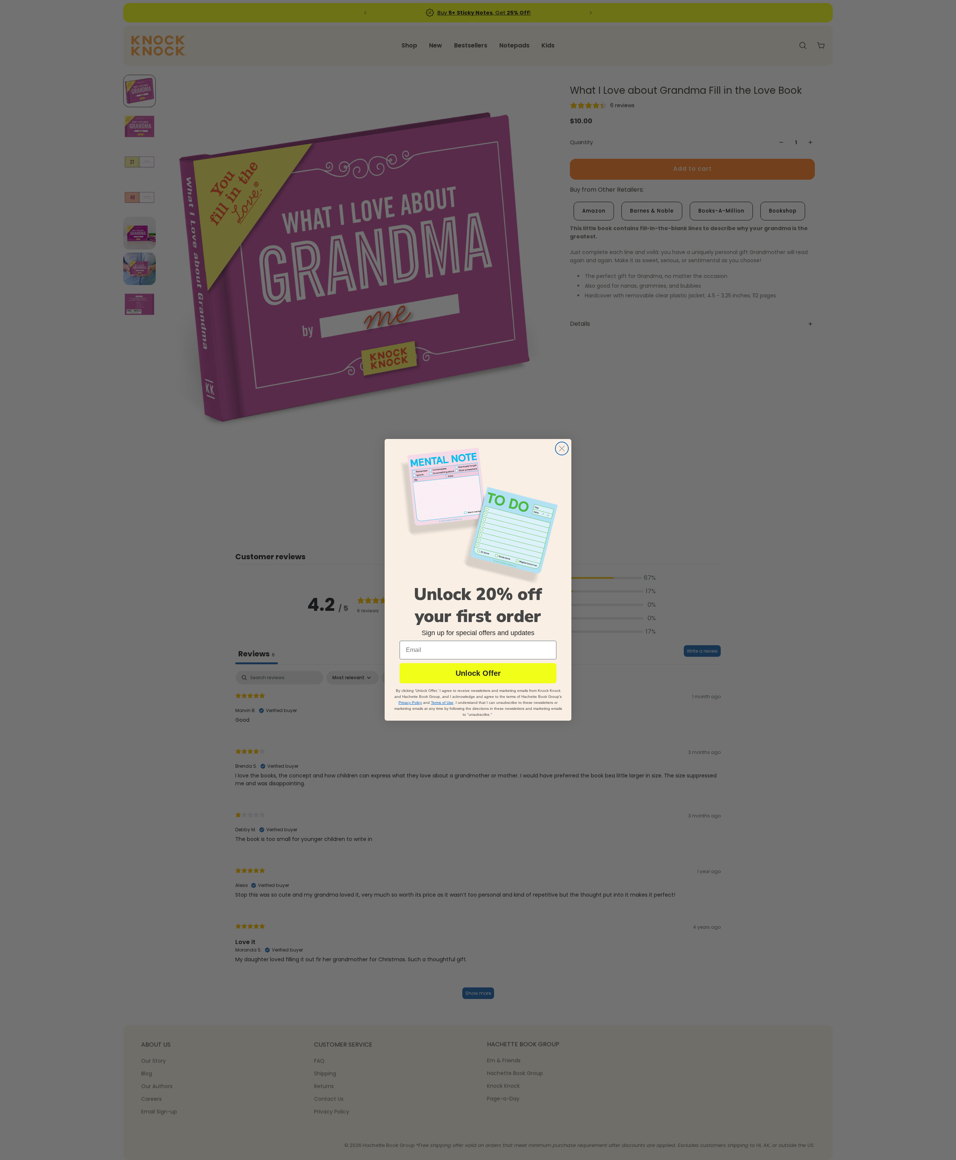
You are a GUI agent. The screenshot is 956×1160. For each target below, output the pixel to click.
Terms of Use (442, 703)
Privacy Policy (410, 703)
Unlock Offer (478, 673)
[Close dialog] (561, 448)
